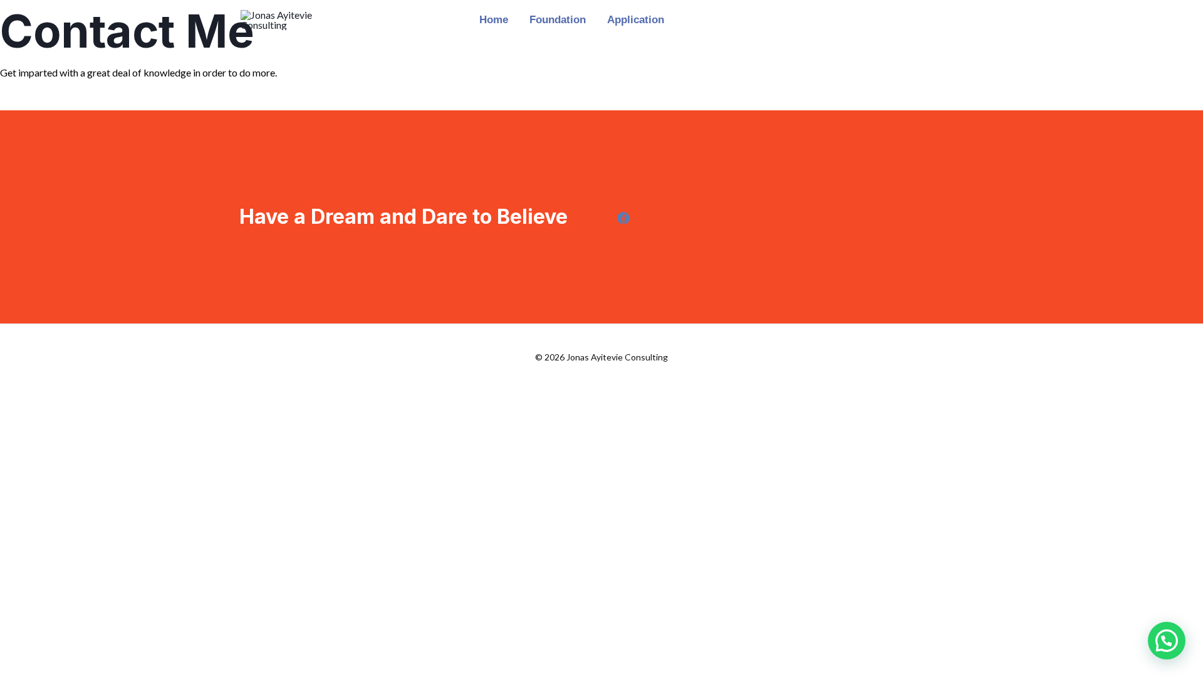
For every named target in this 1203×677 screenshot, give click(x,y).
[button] (1166, 640)
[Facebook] (623, 218)
